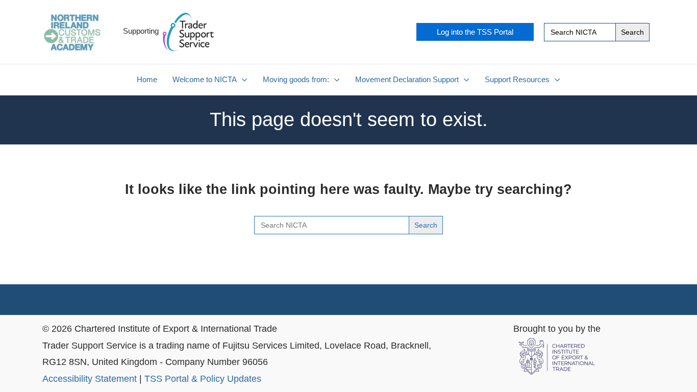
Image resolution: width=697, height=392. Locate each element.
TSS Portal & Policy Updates (202, 379)
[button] (475, 32)
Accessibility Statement (89, 379)
